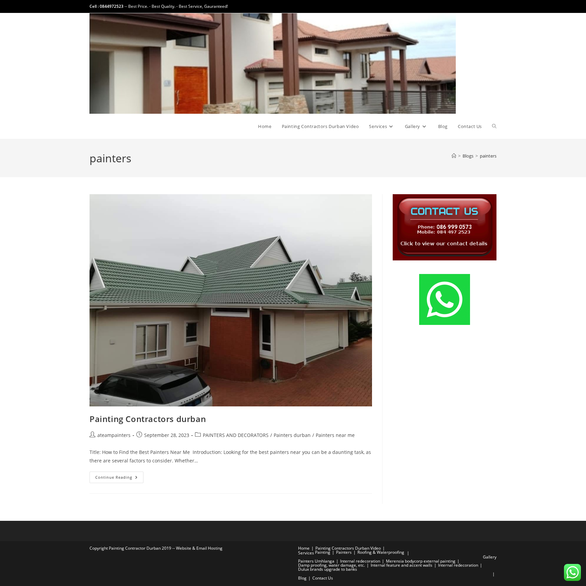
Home (304, 548)
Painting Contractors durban (148, 418)
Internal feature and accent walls (401, 565)
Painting (322, 552)
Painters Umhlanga (316, 561)
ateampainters (114, 435)
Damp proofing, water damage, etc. (331, 565)
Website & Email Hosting (199, 548)
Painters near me (335, 435)
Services (306, 553)
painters (488, 156)
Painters (344, 552)
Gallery (489, 557)
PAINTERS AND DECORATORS (236, 435)
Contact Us (322, 578)
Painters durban (292, 435)
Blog (302, 578)
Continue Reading (119, 478)
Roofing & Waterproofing (380, 552)
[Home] (454, 156)
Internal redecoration (360, 561)
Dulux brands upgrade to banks (327, 569)
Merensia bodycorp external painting (420, 561)
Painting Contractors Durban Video (348, 548)
